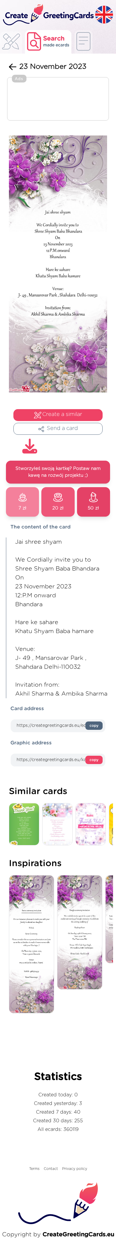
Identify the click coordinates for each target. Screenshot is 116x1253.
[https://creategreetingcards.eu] (47, 15)
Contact (51, 1169)
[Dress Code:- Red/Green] (81, 932)
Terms (34, 1169)
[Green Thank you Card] (25, 824)
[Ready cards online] (83, 42)
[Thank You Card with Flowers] (92, 824)
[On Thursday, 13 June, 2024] (33, 944)
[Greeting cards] (11, 43)
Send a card (62, 428)
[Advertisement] (58, 99)
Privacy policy (74, 1169)
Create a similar (62, 414)
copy (94, 725)
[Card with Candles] (59, 824)
